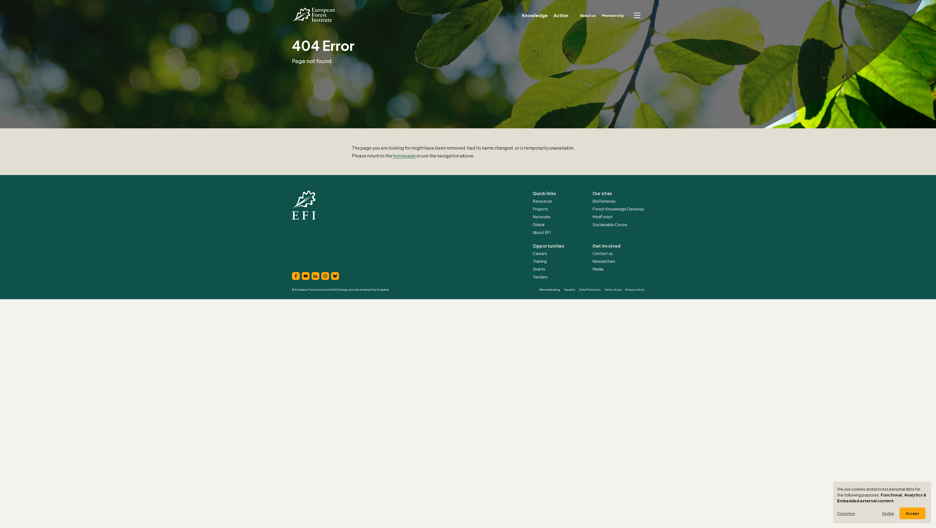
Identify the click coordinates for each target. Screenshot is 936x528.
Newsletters (603, 261)
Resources (542, 201)
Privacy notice (634, 289)
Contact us (602, 253)
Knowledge (535, 15)
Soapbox (383, 289)
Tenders (540, 276)
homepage (404, 155)
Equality (569, 289)
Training (540, 261)
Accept (912, 513)
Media (597, 269)
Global (538, 224)
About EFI (542, 232)
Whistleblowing (549, 289)
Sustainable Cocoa (609, 224)
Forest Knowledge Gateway (618, 208)
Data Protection (590, 289)
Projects (540, 208)
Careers (540, 253)
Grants (539, 269)
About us (588, 15)
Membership (613, 15)
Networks (542, 216)
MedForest (602, 216)
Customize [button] (846, 513)
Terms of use (613, 289)
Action (561, 15)
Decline (888, 513)
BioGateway (604, 201)
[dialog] (882, 502)
